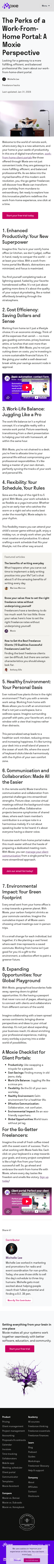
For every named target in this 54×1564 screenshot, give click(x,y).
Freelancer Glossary (38, 1465)
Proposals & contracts (14, 1440)
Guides (31, 1456)
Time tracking (9, 1454)
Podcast (32, 1452)
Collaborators (9, 1458)
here (29, 1550)
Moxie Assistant (10, 1486)
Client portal (9, 1472)
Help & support (36, 1470)
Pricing (6, 1421)
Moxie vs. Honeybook (13, 1507)
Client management (12, 1426)
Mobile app (8, 1463)
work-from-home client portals (26, 155)
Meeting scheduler (12, 1467)
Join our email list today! (20, 871)
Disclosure (33, 1496)
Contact (32, 1491)
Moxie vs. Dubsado (12, 1502)
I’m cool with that (32, 1557)
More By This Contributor (19, 1300)
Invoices (6, 1449)
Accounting (8, 1435)
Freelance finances (38, 1435)
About (31, 1482)
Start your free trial (20, 1349)
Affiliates (33, 1487)
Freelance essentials (39, 1431)
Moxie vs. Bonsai (11, 1498)
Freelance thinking (38, 1426)
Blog (30, 1447)
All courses (34, 1421)
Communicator (10, 1477)
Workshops (34, 1461)
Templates (7, 1481)
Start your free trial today (20, 215)
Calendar (7, 1444)
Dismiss (16, 1557)
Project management (13, 1431)
